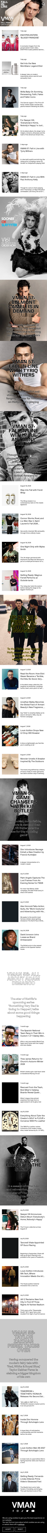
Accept (8, 1529)
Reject (20, 1529)
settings (21, 1524)
